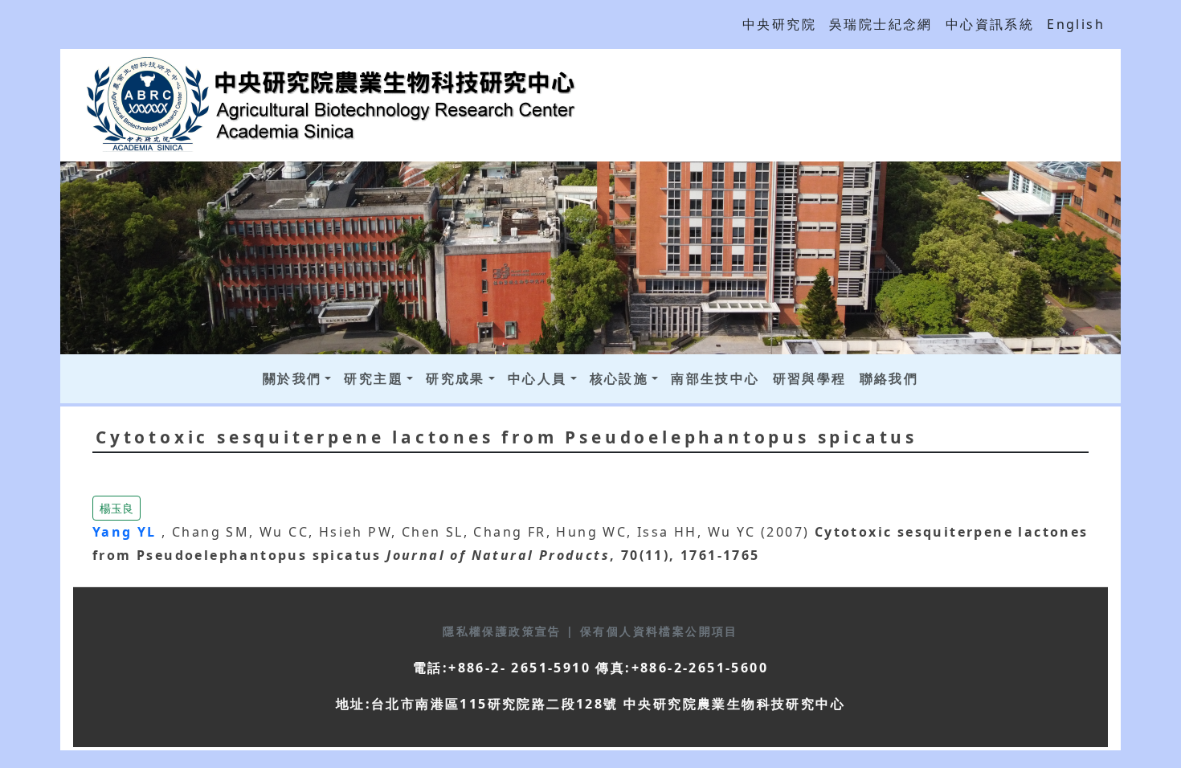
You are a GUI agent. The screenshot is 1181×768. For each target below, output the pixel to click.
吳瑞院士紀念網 (881, 24)
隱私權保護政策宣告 (504, 631)
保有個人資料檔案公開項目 (659, 631)
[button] (116, 507)
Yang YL (126, 532)
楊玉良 (116, 508)
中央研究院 (779, 24)
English (1076, 24)
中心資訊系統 (990, 24)
